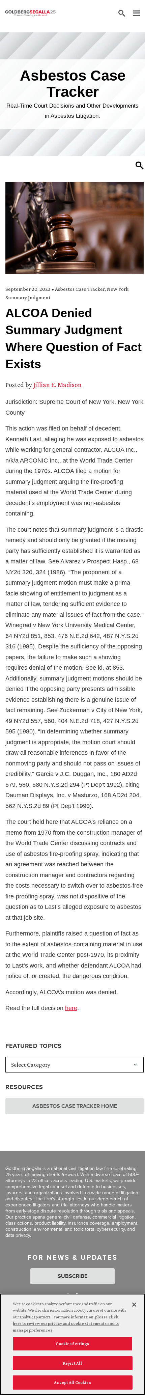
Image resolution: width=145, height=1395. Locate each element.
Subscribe (72, 1276)
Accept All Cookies (72, 1382)
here (71, 1008)
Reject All (72, 1363)
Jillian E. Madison (57, 384)
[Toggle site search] (121, 13)
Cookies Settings (72, 1343)
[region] (72, 1344)
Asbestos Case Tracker (80, 289)
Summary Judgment (28, 297)
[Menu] (133, 13)
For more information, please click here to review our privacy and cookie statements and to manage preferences (66, 1323)
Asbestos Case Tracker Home (74, 1106)
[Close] (134, 1304)
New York (117, 289)
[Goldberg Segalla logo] (30, 13)
